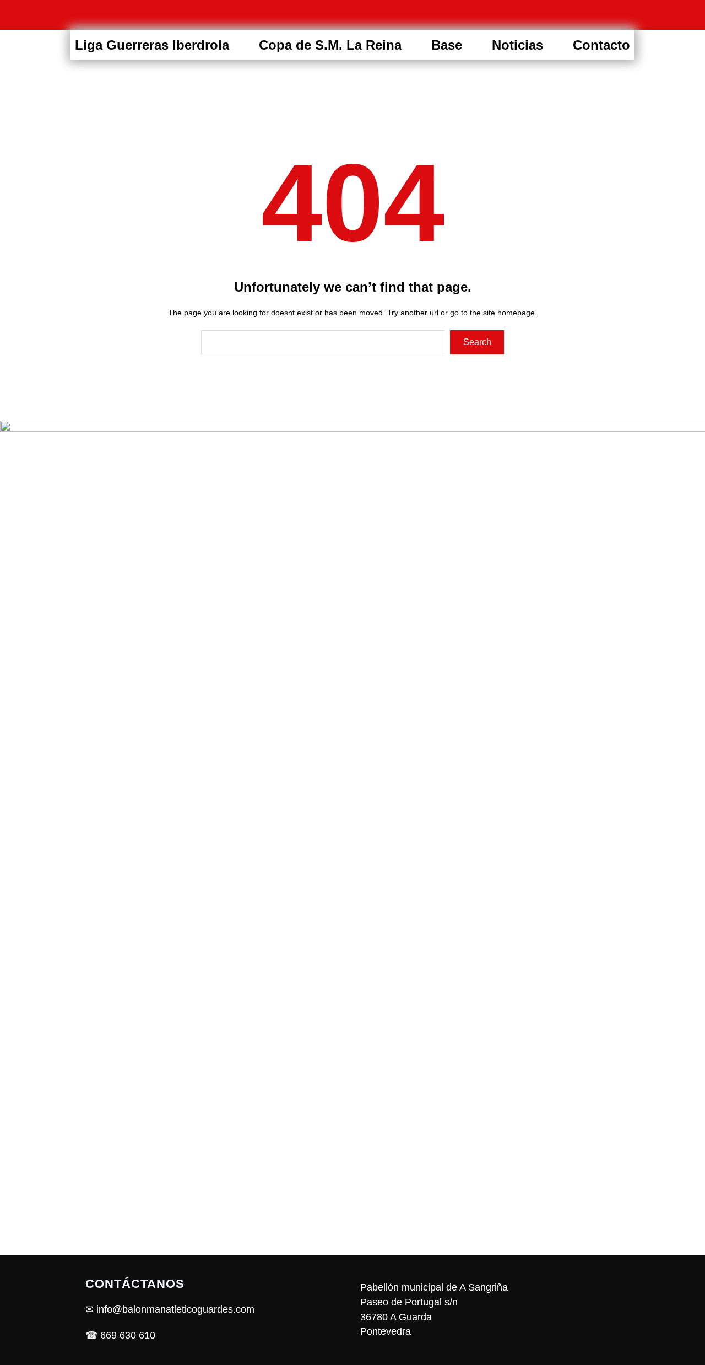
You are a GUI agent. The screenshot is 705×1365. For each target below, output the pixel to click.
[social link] (608, 15)
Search (477, 342)
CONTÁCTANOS (135, 1284)
